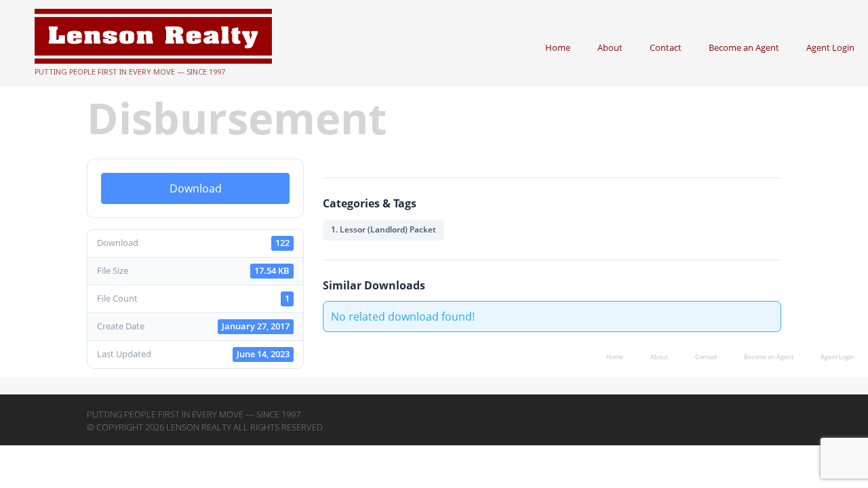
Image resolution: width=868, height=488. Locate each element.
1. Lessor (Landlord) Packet (383, 229)
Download (196, 188)
